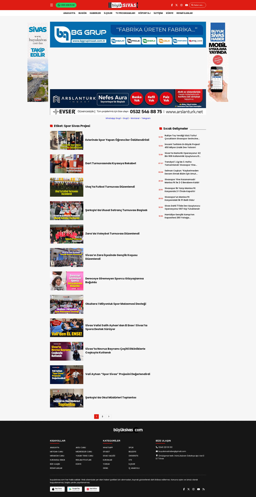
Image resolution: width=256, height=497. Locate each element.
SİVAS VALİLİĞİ (109, 455)
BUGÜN (83, 13)
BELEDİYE (132, 451)
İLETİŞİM (158, 13)
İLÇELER (108, 13)
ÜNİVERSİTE (133, 455)
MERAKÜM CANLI (57, 455)
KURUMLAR (107, 460)
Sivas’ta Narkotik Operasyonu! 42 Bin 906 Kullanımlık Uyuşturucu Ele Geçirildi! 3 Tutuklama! (183, 155)
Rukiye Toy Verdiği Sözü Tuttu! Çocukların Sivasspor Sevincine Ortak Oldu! (181, 137)
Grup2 (126, 118)
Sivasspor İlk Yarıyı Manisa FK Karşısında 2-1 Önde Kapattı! (180, 190)
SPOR (131, 447)
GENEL (105, 468)
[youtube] (186, 5)
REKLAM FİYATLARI (83, 460)
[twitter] (176, 5)
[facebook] (172, 5)
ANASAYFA (69, 13)
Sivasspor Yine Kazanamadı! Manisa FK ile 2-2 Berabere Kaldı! (182, 181)
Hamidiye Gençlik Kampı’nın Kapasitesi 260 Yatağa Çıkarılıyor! (179, 216)
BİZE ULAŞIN (55, 464)
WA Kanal (135, 118)
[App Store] (57, 489)
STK (130, 460)
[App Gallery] (92, 489)
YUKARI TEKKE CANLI (84, 455)
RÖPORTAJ (144, 13)
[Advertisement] (128, 67)
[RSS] (204, 489)
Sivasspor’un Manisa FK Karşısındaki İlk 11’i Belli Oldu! (180, 198)
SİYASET (106, 451)
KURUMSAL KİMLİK (57, 460)
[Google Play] (74, 489)
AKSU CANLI (81, 447)
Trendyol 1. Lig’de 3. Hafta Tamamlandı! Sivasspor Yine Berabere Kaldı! (180, 163)
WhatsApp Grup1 (113, 118)
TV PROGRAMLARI (125, 13)
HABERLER (95, 13)
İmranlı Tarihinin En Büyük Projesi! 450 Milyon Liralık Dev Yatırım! (182, 146)
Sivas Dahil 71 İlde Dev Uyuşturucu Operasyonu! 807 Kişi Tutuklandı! (182, 207)
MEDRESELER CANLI (84, 451)
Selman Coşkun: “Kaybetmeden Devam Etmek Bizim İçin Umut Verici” (182, 172)
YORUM (106, 464)
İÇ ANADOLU (134, 468)
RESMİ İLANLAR (185, 13)
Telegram (146, 118)
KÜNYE (169, 13)
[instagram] (181, 5)
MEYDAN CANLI (56, 451)
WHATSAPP (108, 447)
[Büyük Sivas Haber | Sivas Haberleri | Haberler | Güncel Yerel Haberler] (123, 5)
